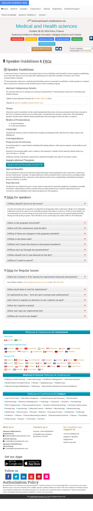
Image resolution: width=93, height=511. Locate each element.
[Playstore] (57, 48)
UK (42, 369)
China (21, 348)
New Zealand (75, 348)
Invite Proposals (69, 442)
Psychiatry (83, 415)
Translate (87, 51)
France (69, 360)
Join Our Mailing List (71, 434)
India (43, 348)
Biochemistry (72, 398)
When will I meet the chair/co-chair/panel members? (34, 244)
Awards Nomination (47, 44)
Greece (10, 363)
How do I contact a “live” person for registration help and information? (42, 277)
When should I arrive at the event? (25, 204)
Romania (49, 351)
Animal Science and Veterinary (53, 398)
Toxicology (31, 419)
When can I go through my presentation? (28, 250)
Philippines (11, 351)
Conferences (35, 9)
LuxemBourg (61, 363)
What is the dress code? (19, 239)
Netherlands (75, 363)
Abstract (47, 9)
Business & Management (28, 401)
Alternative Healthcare (30, 398)
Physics (74, 415)
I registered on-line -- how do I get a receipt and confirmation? (38, 295)
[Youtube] (31, 477)
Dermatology (76, 401)
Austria (10, 360)
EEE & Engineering (12, 405)
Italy (40, 363)
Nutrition (42, 412)
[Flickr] (46, 477)
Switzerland (31, 369)
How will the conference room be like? (26, 228)
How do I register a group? (20, 305)
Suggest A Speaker (70, 437)
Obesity (35, 383)
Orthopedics (69, 412)
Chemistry (55, 401)
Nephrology (10, 412)
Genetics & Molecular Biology (54, 405)
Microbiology (59, 408)
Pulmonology (10, 419)
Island (49, 363)
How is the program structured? (23, 223)
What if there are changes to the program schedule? (33, 234)
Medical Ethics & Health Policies (17, 383)
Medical (49, 408)
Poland (20, 366)
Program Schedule (62, 39)
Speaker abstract (41, 98)
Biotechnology (10, 401)
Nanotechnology (73, 408)
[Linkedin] (24, 477)
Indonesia (53, 348)
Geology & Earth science (77, 405)
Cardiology (44, 401)
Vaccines (41, 419)
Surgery (21, 419)
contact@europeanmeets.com (16, 441)
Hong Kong (31, 348)
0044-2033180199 (46, 431)
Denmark (48, 360)
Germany (80, 360)
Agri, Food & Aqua (12, 398)
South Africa (76, 366)
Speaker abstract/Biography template (24, 165)
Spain (9, 369)
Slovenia (63, 366)
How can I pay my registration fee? (25, 311)
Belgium (20, 360)
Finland (59, 360)
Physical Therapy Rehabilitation (17, 386)
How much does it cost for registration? (27, 289)
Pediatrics (9, 415)
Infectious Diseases (72, 379)
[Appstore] (60, 48)
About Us (13, 9)
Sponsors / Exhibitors (27, 15)
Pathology (81, 412)
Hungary (20, 363)
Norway (10, 366)
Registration (57, 9)
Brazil (19, 340)
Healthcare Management (52, 379)
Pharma (19, 415)
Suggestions (68, 439)
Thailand (71, 351)
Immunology (22, 408)
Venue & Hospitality (8, 15)
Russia (52, 366)
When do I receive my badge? (22, 316)
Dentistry (65, 401)
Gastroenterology (34, 379)
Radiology (36, 386)
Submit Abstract (17, 39)
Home (5, 9)
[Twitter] (16, 477)
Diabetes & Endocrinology (15, 379)
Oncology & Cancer (55, 412)
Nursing (33, 412)
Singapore (24, 351)
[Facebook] (8, 477)
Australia (10, 348)
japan (63, 348)
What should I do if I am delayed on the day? (29, 255)
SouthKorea (37, 351)
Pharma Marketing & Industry (35, 415)
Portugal (31, 366)
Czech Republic (34, 360)
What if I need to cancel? (20, 260)
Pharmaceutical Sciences (58, 415)
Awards (42, 15)
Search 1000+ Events (41, 49)
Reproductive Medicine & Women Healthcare (59, 386)
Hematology (10, 408)
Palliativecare (60, 383)
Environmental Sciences (31, 405)
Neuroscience (22, 412)
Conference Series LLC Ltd (39, 496)
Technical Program (71, 9)
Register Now (31, 39)
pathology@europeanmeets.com (29, 103)
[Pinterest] (39, 477)
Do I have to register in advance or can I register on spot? (35, 300)
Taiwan (60, 351)
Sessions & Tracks (46, 39)
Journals (23, 9)
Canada (10, 340)
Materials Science (36, 408)
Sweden (19, 369)
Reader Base (77, 39)
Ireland (31, 363)
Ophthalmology (46, 383)
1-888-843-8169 (57, 282)
